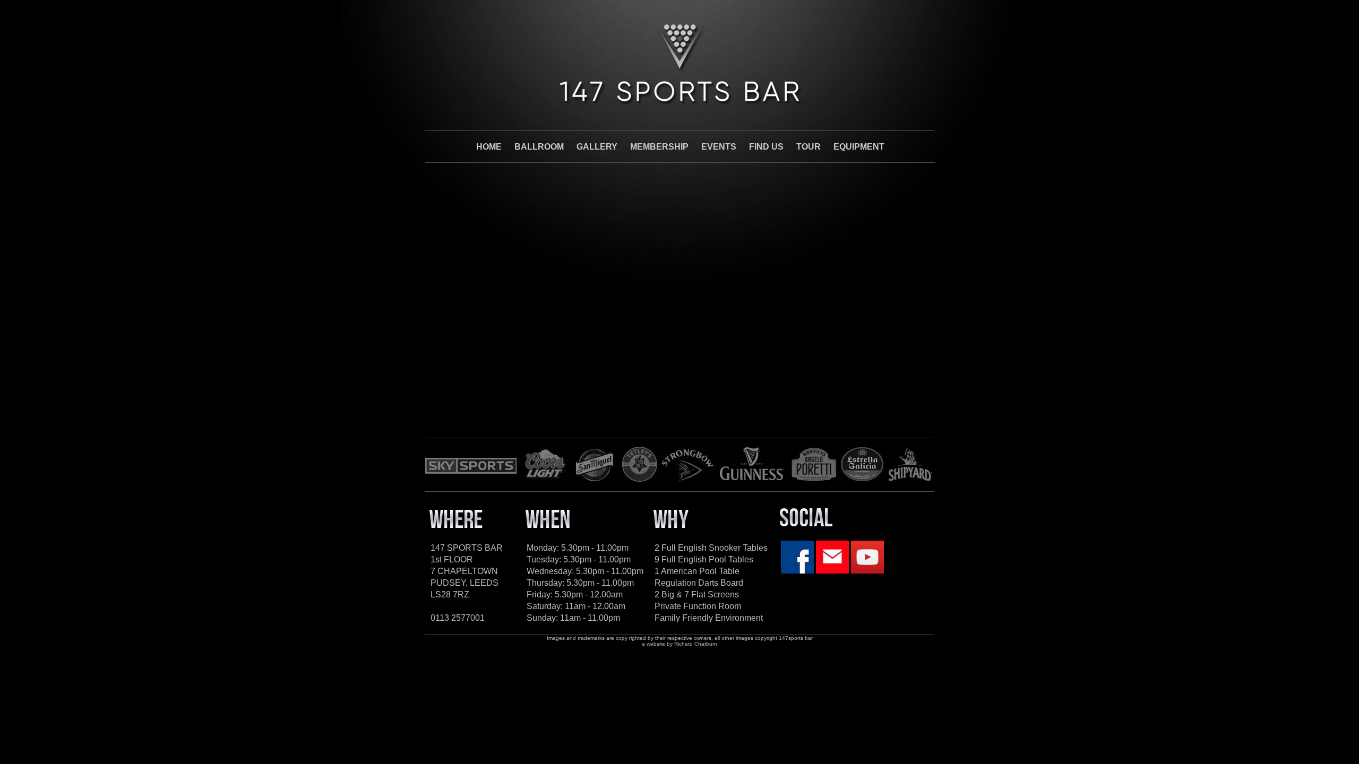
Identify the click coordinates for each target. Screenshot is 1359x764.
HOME (489, 146)
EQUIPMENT (858, 146)
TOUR (808, 146)
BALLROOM (539, 146)
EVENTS (718, 146)
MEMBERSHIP (659, 146)
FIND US (766, 146)
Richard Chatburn (695, 644)
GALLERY (597, 146)
